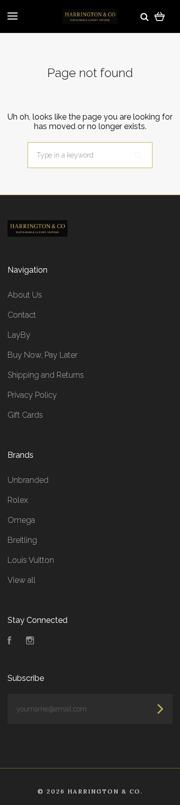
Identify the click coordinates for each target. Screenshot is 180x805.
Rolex (18, 500)
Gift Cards (25, 415)
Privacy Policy (32, 395)
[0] (159, 16)
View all (22, 580)
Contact (22, 315)
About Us (25, 295)
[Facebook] (10, 641)
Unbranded (28, 480)
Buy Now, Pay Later (43, 355)
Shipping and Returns (46, 375)
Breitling (22, 540)
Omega (21, 520)
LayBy (19, 335)
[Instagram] (30, 641)
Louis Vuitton (31, 560)
